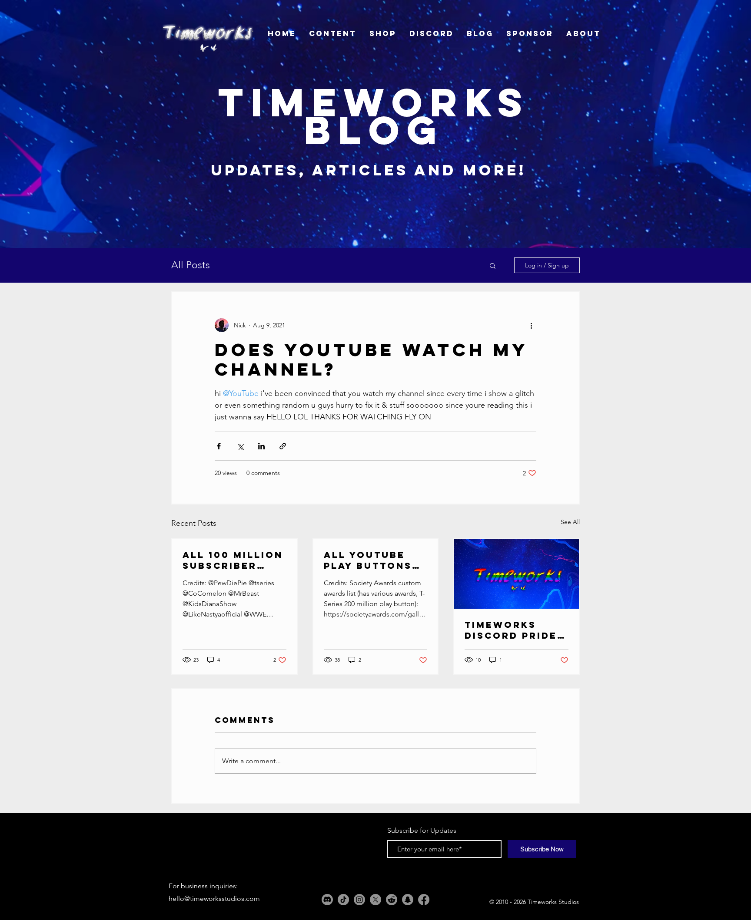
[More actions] (531, 325)
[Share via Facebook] (219, 446)
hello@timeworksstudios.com (214, 898)
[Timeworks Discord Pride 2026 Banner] (516, 574)
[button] (492, 265)
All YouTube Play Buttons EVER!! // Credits (368, 560)
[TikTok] (343, 899)
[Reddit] (391, 899)
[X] (375, 899)
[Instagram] (359, 899)
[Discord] (327, 899)
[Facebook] (423, 899)
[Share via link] (283, 446)
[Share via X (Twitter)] (240, 446)
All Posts (190, 265)
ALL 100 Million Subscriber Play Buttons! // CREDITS (233, 560)
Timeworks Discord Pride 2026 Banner (511, 630)
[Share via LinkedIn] (261, 446)
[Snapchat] (407, 899)
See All (570, 522)
